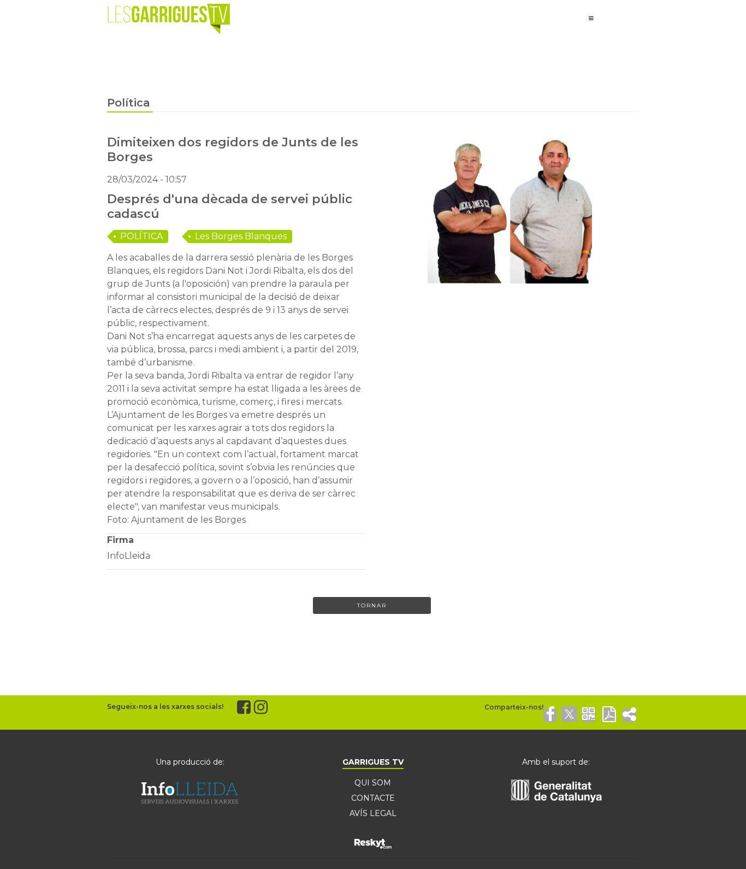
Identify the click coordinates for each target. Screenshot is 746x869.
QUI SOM (372, 783)
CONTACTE (373, 798)
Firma (120, 540)
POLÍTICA (141, 236)
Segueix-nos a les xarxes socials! (165, 706)
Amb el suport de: (556, 762)
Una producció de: (190, 762)
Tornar (372, 605)
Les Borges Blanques (241, 236)
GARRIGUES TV (373, 762)
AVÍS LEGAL (373, 813)
